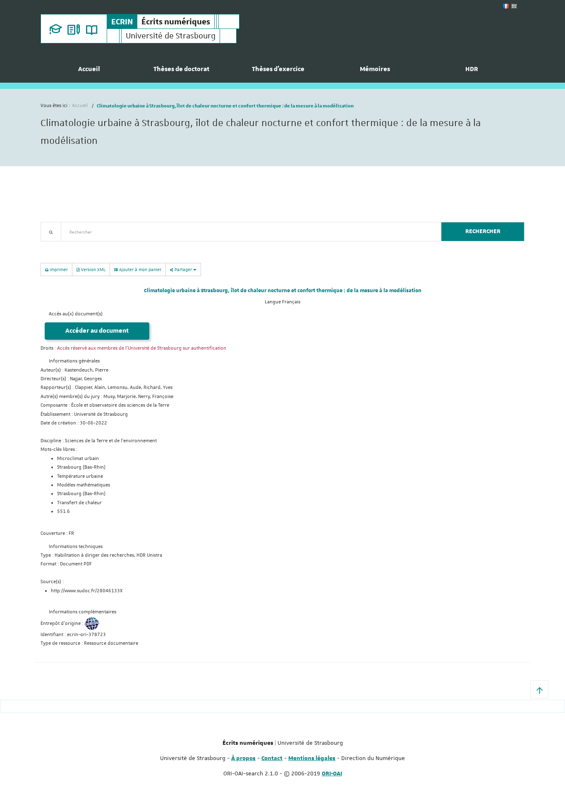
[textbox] (248, 231)
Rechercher (482, 231)
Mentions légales (311, 758)
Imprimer (58, 269)
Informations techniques (76, 546)
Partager (183, 269)
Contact (271, 758)
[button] (539, 689)
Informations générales (74, 361)
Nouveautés (98, 246)
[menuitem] (89, 72)
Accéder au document (97, 331)
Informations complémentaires (82, 612)
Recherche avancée (62, 246)
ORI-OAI (332, 773)
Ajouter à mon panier (139, 269)
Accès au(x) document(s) (76, 314)
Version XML (92, 269)
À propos (243, 758)
